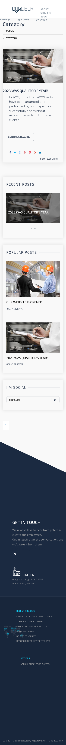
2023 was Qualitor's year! (28, 212)
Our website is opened (24, 302)
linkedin (14, 399)
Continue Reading (19, 136)
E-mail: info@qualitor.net (28, 549)
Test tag (11, 38)
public (10, 30)
